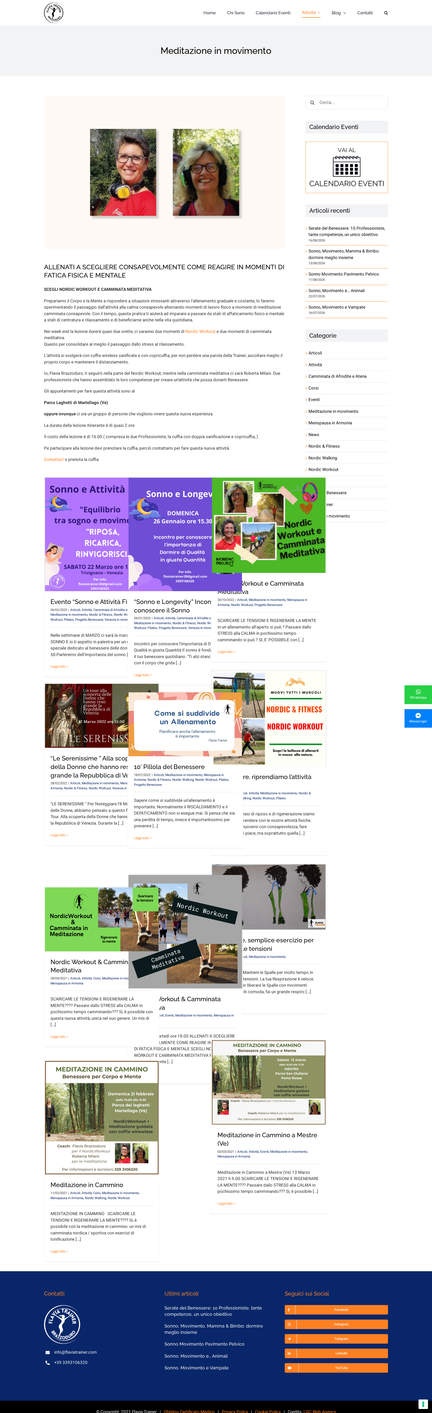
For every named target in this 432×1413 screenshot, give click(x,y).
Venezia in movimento (120, 619)
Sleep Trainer (320, 504)
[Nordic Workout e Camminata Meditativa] (268, 525)
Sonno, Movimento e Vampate (336, 307)
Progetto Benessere (89, 619)
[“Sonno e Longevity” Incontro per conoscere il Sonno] (185, 534)
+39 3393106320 (71, 1362)
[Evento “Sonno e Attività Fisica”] (101, 534)
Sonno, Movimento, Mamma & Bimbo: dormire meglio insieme (344, 254)
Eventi (169, 1015)
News (313, 435)
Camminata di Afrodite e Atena (115, 609)
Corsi (96, 978)
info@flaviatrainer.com (75, 1352)
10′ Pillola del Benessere (169, 766)
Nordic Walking (183, 779)
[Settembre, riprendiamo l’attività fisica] (268, 718)
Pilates (69, 619)
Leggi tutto (58, 666)
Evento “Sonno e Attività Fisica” (95, 601)
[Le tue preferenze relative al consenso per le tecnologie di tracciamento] (423, 1404)
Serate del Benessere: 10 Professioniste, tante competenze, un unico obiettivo (346, 231)
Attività (87, 609)
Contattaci (54, 459)
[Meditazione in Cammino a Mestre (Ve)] (268, 1082)
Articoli (75, 609)
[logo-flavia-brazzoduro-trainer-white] (63, 1307)
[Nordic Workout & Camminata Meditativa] (185, 931)
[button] (386, 13)
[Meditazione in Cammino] (101, 1118)
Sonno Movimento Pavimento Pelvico (343, 274)
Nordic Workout (201, 331)
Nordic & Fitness (100, 614)
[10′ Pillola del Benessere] (185, 724)
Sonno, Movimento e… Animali (336, 291)
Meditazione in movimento (69, 614)
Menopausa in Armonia (66, 983)
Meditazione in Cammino (86, 1185)
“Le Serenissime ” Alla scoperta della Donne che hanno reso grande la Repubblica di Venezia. (98, 766)
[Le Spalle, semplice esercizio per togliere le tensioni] (268, 897)
